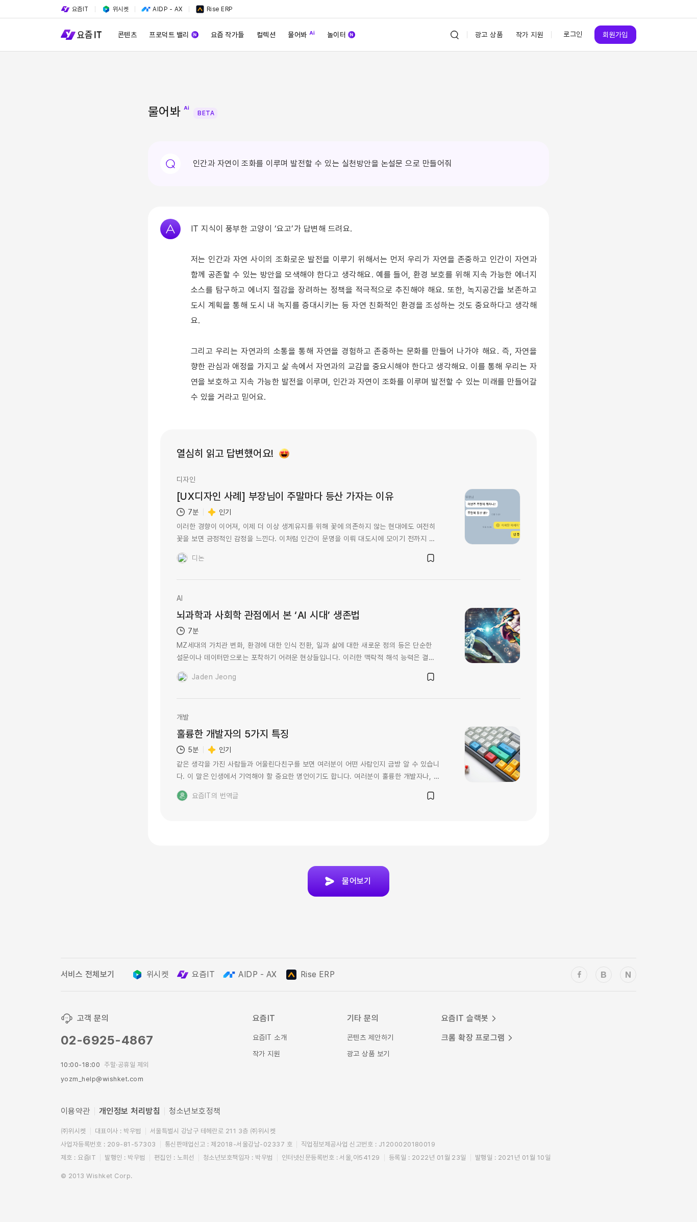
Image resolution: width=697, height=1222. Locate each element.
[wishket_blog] (603, 974)
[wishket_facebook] (579, 974)
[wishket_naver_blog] (628, 974)
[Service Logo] (81, 34)
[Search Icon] (455, 35)
